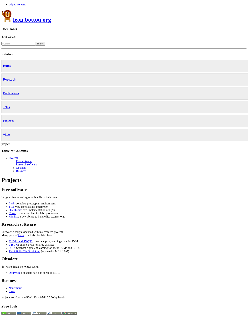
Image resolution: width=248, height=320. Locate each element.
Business (21, 171)
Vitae (6, 134)
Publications (11, 93)
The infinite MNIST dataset (24, 251)
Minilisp (13, 216)
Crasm (12, 213)
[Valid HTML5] (39, 313)
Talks (6, 107)
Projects (8, 120)
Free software (24, 161)
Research (9, 79)
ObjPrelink (15, 272)
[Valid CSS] (54, 313)
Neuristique (15, 288)
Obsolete (21, 167)
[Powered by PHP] (24, 313)
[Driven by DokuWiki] (69, 313)
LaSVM (13, 244)
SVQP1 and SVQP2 (20, 241)
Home (7, 65)
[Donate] (8, 313)
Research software (26, 164)
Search (40, 43)
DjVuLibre (15, 210)
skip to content (17, 4)
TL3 (11, 206)
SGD (12, 247)
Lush (12, 203)
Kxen (12, 291)
